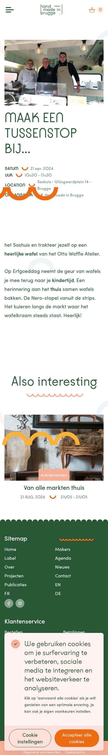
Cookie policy (75, 752)
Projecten (14, 575)
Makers (62, 549)
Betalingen (74, 632)
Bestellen (13, 632)
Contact (63, 575)
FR (7, 593)
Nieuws (62, 567)
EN (58, 584)
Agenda (63, 558)
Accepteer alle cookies (76, 738)
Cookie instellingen (30, 738)
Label (10, 558)
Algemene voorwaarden (41, 752)
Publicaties (15, 584)
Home (10, 549)
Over (9, 567)
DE (58, 593)
